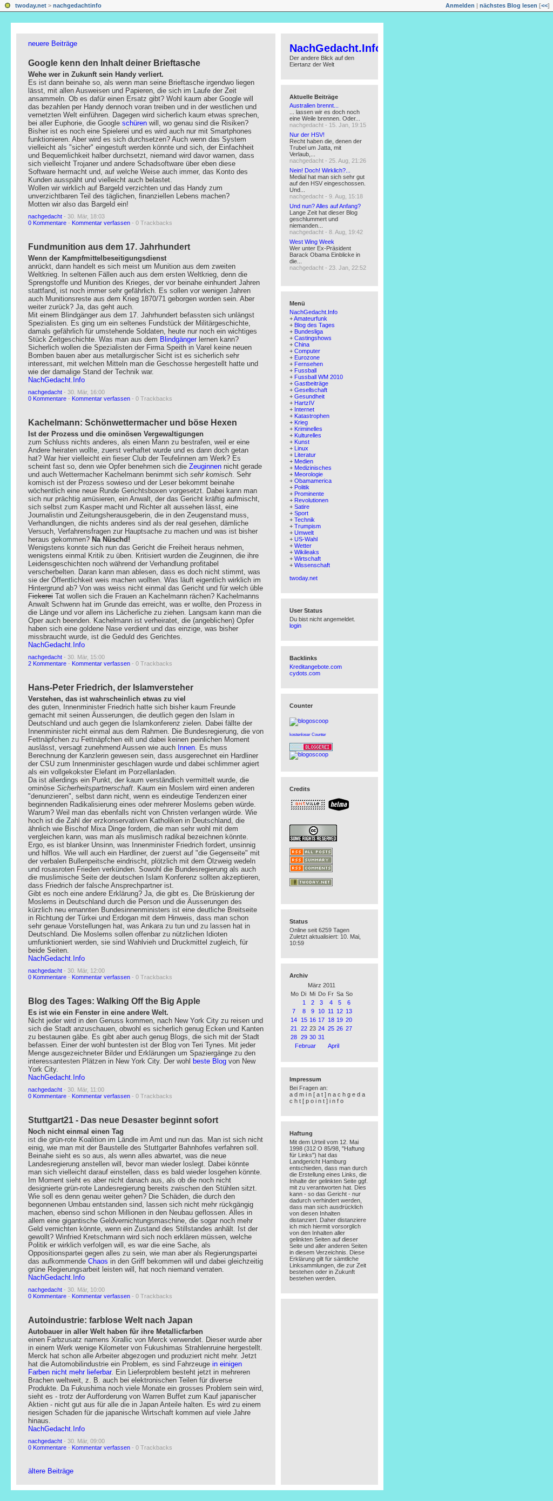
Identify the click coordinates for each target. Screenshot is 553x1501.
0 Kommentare (47, 223)
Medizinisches (313, 467)
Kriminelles (308, 429)
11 (331, 1011)
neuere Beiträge (52, 43)
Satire (301, 506)
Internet (304, 409)
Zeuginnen (206, 466)
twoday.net (30, 5)
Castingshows (313, 338)
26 (339, 1028)
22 (304, 1028)
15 (304, 1020)
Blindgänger (178, 339)
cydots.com (304, 673)
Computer (307, 351)
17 (321, 1020)
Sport (301, 513)
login (295, 625)
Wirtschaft (307, 558)
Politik (301, 487)
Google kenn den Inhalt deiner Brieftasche (114, 63)
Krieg (301, 422)
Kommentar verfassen (101, 223)
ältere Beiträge (50, 1471)
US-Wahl (306, 539)
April (333, 1045)
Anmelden (460, 5)
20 (349, 1020)
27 (349, 1028)
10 (321, 1011)
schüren (135, 123)
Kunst (301, 442)
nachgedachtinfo (77, 5)
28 (294, 1037)
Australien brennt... (314, 105)
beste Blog (209, 1061)
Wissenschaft (312, 565)
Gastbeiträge (311, 383)
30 (312, 1037)
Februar (305, 1045)
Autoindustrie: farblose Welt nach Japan (110, 1320)
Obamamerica (313, 480)
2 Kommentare (47, 663)
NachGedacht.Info (56, 380)
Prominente (309, 493)
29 (304, 1037)
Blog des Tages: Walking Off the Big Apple (114, 1001)
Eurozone (307, 357)
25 (331, 1028)
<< (544, 5)
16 (312, 1020)
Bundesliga (308, 331)
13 (349, 1011)
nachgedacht (45, 216)
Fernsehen (308, 364)
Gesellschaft (310, 390)
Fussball (305, 370)
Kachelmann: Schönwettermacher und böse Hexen (132, 422)
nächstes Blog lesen (508, 5)
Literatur (305, 454)
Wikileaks (306, 552)
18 (331, 1020)
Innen (186, 747)
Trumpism (307, 526)
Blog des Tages (314, 325)
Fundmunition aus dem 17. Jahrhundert (109, 246)
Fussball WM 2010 (318, 377)
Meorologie (308, 474)
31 (321, 1037)
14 (294, 1020)
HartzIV (304, 403)
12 (339, 1011)
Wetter (303, 545)
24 (321, 1028)
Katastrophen (311, 416)
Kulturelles (307, 435)
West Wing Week (311, 241)
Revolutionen (311, 500)
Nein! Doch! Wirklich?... (319, 170)
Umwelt (304, 532)
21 (294, 1028)
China (301, 344)
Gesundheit (309, 396)
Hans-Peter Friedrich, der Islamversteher (110, 687)
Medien (303, 461)
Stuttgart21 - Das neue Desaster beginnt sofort (123, 1120)
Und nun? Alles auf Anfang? (325, 206)
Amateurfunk (310, 318)
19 (339, 1020)
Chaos (98, 1261)
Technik (304, 519)
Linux (301, 448)
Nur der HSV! (307, 134)
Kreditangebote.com (315, 666)
